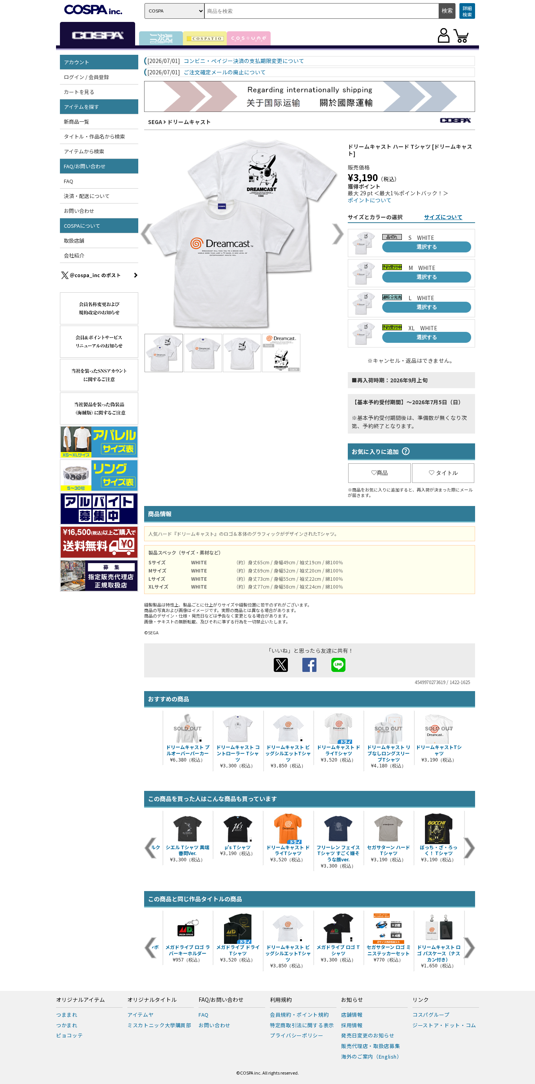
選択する (427, 247)
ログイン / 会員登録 (86, 77)
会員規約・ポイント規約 (299, 1014)
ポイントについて (370, 200)
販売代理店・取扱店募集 (370, 1046)
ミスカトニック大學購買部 (159, 1025)
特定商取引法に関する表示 (302, 1025)
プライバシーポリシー (297, 1035)
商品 (382, 473)
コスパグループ (431, 1014)
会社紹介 (74, 255)
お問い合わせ (79, 210)
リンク (420, 999)
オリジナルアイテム (80, 999)
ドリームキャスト (189, 122)
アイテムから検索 (84, 151)
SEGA (155, 122)
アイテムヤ (140, 1014)
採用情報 (352, 1025)
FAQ (68, 181)
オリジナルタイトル (152, 999)
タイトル (447, 473)
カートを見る (79, 91)
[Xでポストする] (281, 669)
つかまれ (67, 1025)
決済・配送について (87, 196)
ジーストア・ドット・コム (444, 1025)
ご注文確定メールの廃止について (225, 72)
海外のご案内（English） (371, 1056)
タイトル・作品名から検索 (94, 136)
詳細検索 (467, 11)
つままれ (67, 1014)
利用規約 (281, 999)
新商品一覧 (76, 121)
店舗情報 (352, 1014)
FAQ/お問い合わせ (221, 999)
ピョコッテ (69, 1035)
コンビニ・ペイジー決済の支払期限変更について (244, 61)
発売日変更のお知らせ (368, 1035)
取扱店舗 (74, 240)
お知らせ (352, 999)
